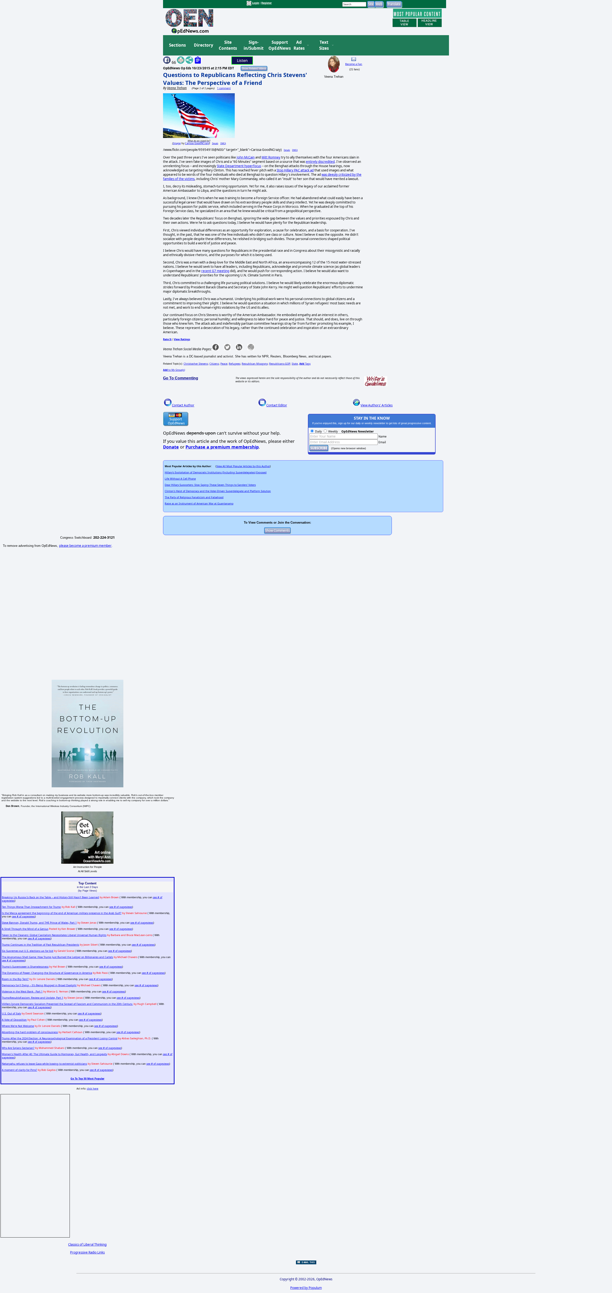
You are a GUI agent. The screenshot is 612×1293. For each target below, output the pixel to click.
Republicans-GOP (279, 363)
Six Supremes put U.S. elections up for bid (27, 951)
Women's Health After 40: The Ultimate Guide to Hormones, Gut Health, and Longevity (54, 1054)
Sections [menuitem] (177, 45)
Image (177, 143)
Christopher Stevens (196, 363)
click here (92, 1088)
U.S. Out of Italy (11, 1013)
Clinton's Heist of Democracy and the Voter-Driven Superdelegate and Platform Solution (218, 491)
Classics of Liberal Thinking (87, 1244)
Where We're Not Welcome (18, 1026)
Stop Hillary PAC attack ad (295, 170)
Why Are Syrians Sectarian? (18, 1048)
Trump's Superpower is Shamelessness (25, 966)
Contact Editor (276, 405)
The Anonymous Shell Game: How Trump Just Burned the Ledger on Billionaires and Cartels (57, 957)
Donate (171, 447)
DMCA (223, 143)
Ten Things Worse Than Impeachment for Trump (31, 907)
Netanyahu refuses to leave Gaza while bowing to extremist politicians (44, 1063)
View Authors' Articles (377, 405)
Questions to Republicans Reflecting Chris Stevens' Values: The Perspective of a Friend (235, 79)
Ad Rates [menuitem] (299, 45)
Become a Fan (353, 64)
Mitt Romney (271, 157)
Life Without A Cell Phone (180, 478)
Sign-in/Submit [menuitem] (253, 45)
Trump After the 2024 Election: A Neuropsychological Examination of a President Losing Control (59, 1038)
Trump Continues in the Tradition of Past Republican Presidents (40, 944)
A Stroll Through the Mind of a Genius (25, 929)
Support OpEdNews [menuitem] (277, 45)
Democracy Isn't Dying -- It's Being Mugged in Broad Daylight (39, 985)
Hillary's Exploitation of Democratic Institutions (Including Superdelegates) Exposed (216, 472)
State (295, 363)
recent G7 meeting (215, 271)
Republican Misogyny (255, 363)
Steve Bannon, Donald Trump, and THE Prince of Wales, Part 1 (39, 922)
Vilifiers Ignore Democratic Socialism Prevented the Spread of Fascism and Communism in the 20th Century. (67, 1004)
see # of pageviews (120, 907)
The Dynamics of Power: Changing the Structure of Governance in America (47, 973)
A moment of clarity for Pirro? (19, 1070)
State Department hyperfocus (239, 166)
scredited (328, 161)
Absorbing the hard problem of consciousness (30, 1032)
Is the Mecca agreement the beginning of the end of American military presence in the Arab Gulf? (61, 913)
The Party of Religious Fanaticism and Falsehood (194, 497)
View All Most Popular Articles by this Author (243, 466)
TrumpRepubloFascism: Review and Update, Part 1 (32, 997)
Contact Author (183, 405)
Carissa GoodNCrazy (197, 143)
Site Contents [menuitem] (228, 45)
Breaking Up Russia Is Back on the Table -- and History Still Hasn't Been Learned (50, 897)
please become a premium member (85, 545)
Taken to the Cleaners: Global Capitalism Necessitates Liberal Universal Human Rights (54, 935)
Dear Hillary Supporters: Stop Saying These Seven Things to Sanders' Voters (210, 485)
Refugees (234, 363)
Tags (305, 363)
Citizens (214, 363)
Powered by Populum (306, 1288)
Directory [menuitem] (203, 45)
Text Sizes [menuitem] (324, 45)
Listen (242, 60)
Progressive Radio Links (87, 1252)
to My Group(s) (174, 370)
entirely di (313, 161)
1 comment (224, 88)
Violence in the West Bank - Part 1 (22, 991)
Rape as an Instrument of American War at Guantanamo (199, 503)
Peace (223, 363)
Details (215, 143)
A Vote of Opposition (14, 1019)
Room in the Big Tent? (15, 979)
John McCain (246, 157)
